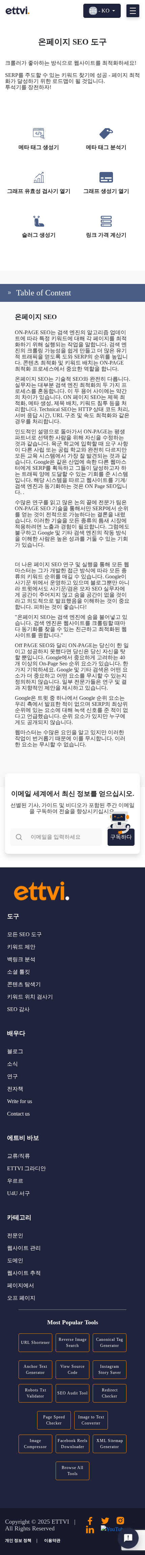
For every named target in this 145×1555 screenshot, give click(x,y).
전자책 (15, 1089)
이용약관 (52, 1540)
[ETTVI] (17, 10)
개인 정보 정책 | (21, 1540)
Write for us (19, 1101)
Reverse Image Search (73, 1342)
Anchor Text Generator (35, 1369)
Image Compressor (35, 1443)
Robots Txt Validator (35, 1393)
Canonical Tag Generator (109, 1342)
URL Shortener (35, 1342)
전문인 (15, 1235)
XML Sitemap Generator (109, 1443)
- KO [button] (104, 10)
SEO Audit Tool (72, 1393)
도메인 (15, 1260)
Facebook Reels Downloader (73, 1443)
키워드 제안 (21, 947)
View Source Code (72, 1369)
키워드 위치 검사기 (30, 997)
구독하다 (121, 837)
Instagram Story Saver (109, 1369)
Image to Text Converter (91, 1420)
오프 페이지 (21, 1298)
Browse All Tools (72, 1470)
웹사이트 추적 (24, 1273)
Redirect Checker (110, 1393)
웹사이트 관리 (24, 1248)
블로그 (15, 1051)
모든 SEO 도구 (24, 934)
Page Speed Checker (54, 1420)
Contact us (18, 1114)
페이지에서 (20, 1285)
